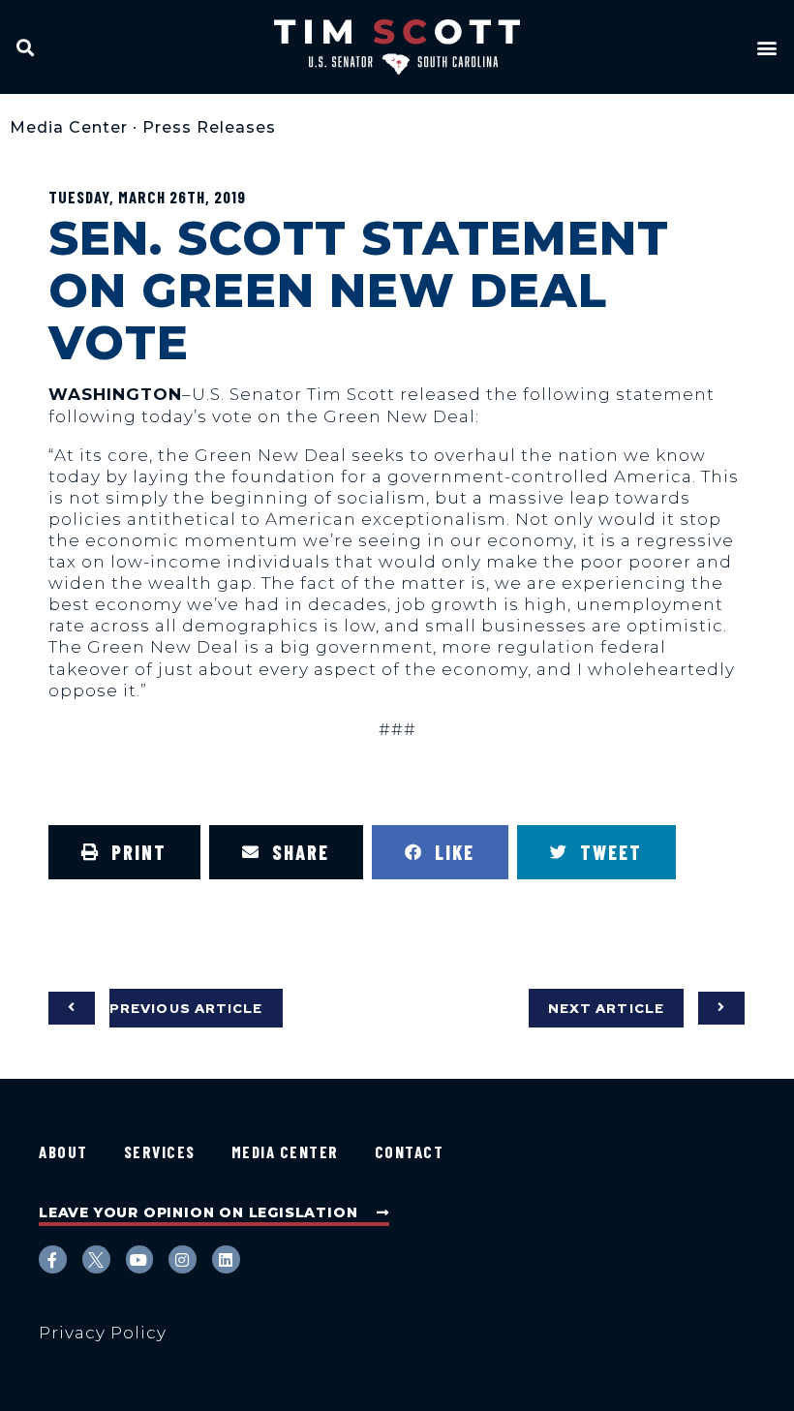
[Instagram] (182, 1259)
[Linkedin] (226, 1259)
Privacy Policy (103, 1332)
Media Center (69, 127)
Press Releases (209, 127)
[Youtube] (140, 1259)
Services (160, 1151)
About (63, 1151)
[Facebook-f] (53, 1259)
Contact (409, 1151)
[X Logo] (96, 1259)
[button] (26, 47)
